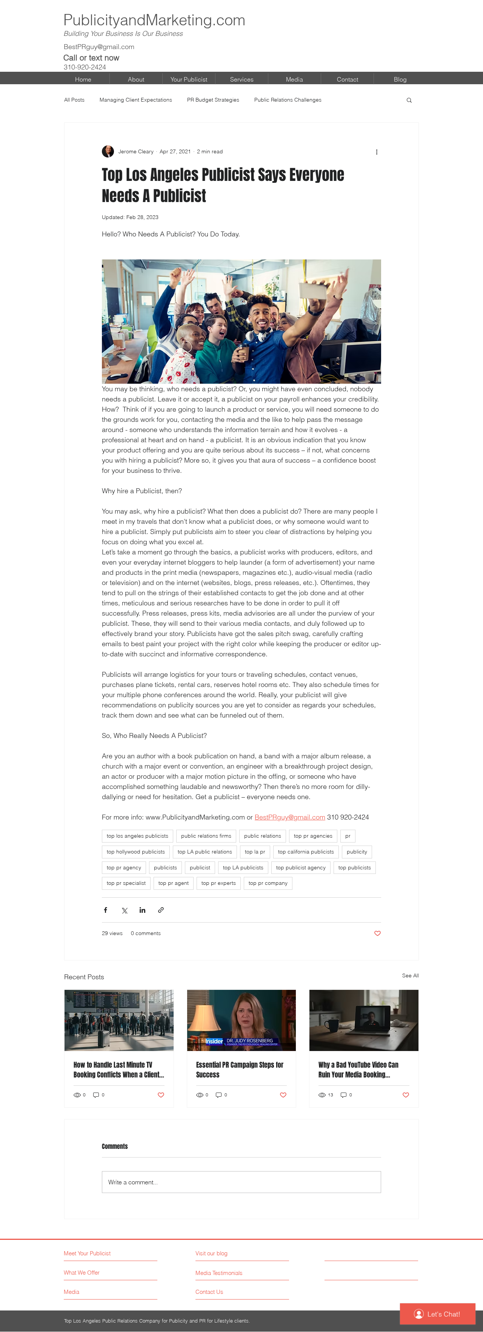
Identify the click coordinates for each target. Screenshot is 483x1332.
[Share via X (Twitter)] (124, 910)
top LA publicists (243, 867)
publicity (357, 851)
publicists (165, 867)
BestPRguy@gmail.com (99, 46)
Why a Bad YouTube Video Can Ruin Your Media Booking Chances (358, 1070)
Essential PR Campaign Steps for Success (239, 1070)
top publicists (354, 867)
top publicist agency (301, 867)
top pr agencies (313, 835)
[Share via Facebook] (105, 910)
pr (348, 835)
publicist (200, 867)
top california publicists (306, 851)
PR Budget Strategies (213, 99)
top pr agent (173, 883)
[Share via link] (161, 910)
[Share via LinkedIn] (142, 910)
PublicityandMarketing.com (154, 20)
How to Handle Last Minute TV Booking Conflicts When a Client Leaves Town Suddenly (116, 1070)
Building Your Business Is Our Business (123, 33)
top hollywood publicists (136, 851)
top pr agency (124, 867)
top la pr (255, 851)
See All (410, 975)
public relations (262, 835)
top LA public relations (205, 851)
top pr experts (219, 883)
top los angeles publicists (137, 835)
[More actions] (376, 151)
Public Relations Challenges (287, 99)
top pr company (268, 883)
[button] (409, 100)
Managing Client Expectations (136, 99)
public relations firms (206, 835)
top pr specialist (126, 883)
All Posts (74, 99)
